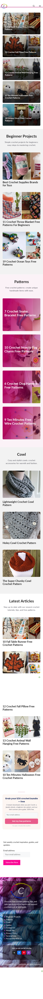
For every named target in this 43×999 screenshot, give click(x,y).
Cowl (8, 922)
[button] (34, 6)
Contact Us (10, 928)
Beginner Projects (13, 917)
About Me (10, 930)
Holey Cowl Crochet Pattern (19, 543)
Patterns (9, 920)
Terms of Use (11, 936)
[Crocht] (4, 6)
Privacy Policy (11, 933)
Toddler (9, 925)
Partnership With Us (14, 939)
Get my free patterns (21, 821)
